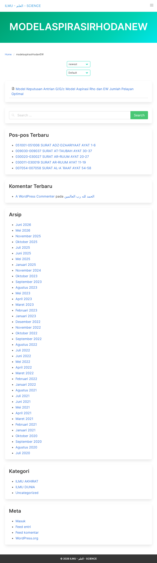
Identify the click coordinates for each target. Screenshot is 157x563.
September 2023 (29, 282)
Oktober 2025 (26, 242)
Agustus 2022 (26, 344)
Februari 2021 (26, 424)
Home (8, 54)
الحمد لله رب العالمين (79, 196)
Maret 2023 (25, 304)
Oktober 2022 (26, 333)
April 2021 (23, 413)
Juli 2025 (23, 247)
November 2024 (28, 270)
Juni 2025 (23, 253)
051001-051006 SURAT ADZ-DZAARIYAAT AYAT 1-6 (56, 145)
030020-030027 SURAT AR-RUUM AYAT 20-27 (52, 157)
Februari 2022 (26, 379)
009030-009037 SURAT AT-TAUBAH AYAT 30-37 (54, 151)
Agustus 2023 (26, 287)
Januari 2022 (26, 384)
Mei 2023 (23, 293)
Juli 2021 (22, 396)
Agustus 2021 (26, 390)
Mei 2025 (23, 259)
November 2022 (28, 327)
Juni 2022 (23, 356)
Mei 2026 (23, 230)
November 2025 (28, 236)
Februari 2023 (26, 310)
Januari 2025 (26, 265)
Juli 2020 (23, 453)
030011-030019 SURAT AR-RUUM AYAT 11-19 (51, 162)
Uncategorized (27, 493)
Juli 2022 (23, 350)
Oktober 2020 (26, 436)
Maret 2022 (25, 373)
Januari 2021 (25, 430)
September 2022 (29, 339)
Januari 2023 (26, 316)
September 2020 (29, 441)
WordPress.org (27, 538)
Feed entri (23, 527)
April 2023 (24, 299)
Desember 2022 (28, 322)
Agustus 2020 (26, 447)
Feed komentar (27, 532)
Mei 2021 (23, 407)
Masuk (21, 521)
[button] (151, 5)
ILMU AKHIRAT (27, 481)
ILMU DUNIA (25, 487)
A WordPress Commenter (35, 196)
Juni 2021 (23, 402)
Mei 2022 (23, 362)
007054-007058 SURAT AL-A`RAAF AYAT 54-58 (53, 168)
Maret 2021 (24, 419)
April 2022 (24, 367)
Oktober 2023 (26, 276)
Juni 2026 (23, 225)
